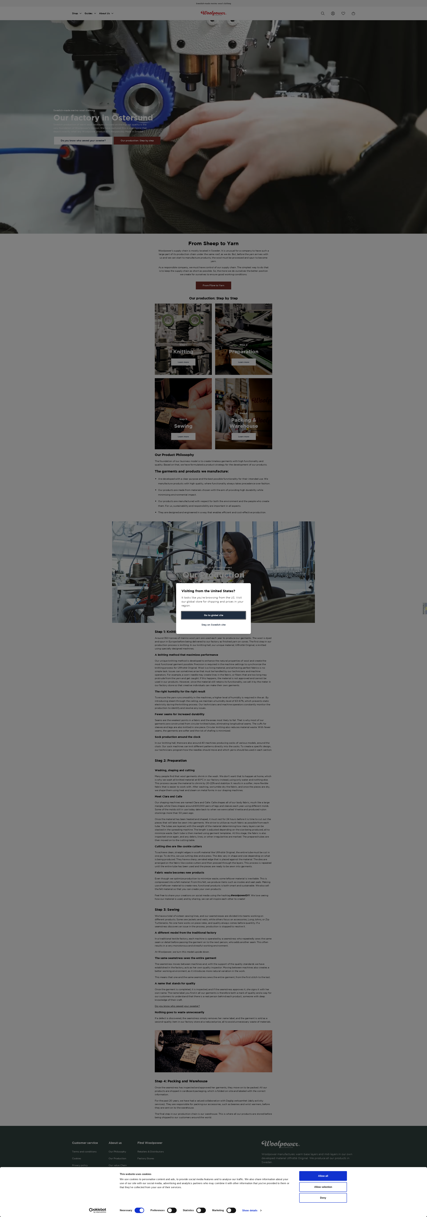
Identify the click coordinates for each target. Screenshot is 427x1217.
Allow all (323, 1175)
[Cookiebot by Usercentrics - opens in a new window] (97, 1210)
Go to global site (213, 615)
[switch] (172, 1210)
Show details (249, 1210)
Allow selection (323, 1186)
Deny (323, 1197)
